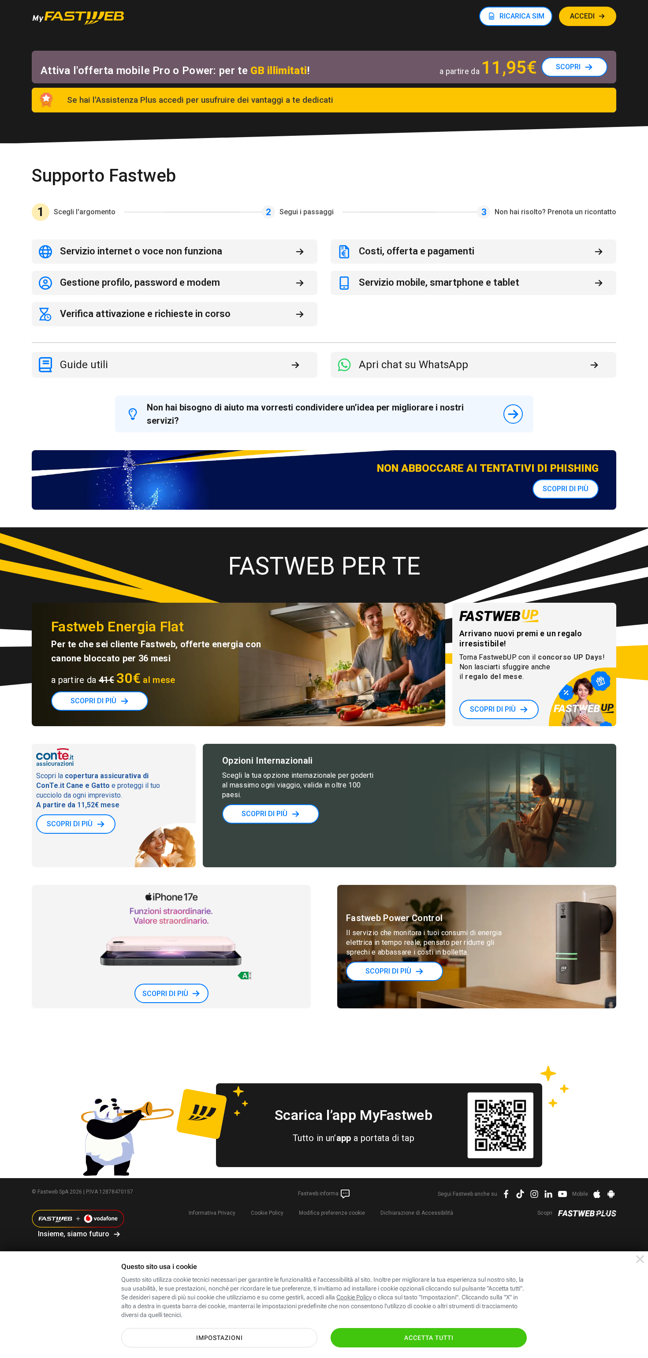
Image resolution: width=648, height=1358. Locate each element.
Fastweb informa (319, 1193)
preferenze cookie (332, 1213)
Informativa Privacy (212, 1213)
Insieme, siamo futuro (73, 1234)
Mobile (580, 1194)
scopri (568, 67)
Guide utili (84, 364)
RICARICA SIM (521, 16)
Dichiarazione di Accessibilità (416, 1213)
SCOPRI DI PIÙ (493, 709)
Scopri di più (565, 489)
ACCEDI (582, 16)
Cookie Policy (267, 1213)
